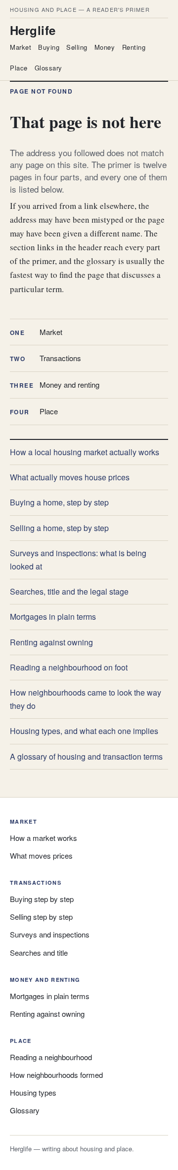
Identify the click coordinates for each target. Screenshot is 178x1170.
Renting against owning (51, 642)
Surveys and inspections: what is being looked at (78, 559)
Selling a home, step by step (59, 528)
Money (104, 47)
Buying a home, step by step (59, 502)
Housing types (33, 1092)
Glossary (48, 67)
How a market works (43, 838)
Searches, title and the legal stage (69, 591)
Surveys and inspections (49, 934)
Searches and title (39, 952)
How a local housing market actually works (84, 452)
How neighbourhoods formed (56, 1075)
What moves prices (41, 855)
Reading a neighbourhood (51, 1057)
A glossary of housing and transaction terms (86, 756)
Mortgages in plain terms (53, 616)
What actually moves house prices (70, 477)
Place (19, 67)
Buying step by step (42, 899)
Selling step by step (41, 916)
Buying (48, 47)
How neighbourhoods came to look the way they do (85, 699)
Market (20, 47)
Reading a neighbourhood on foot (69, 667)
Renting (134, 47)
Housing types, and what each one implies (84, 730)
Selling (77, 47)
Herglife (33, 30)
